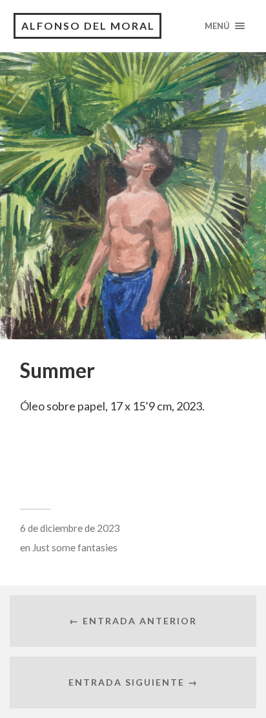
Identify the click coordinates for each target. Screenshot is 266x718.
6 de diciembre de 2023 (70, 528)
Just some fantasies (75, 547)
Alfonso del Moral (88, 25)
